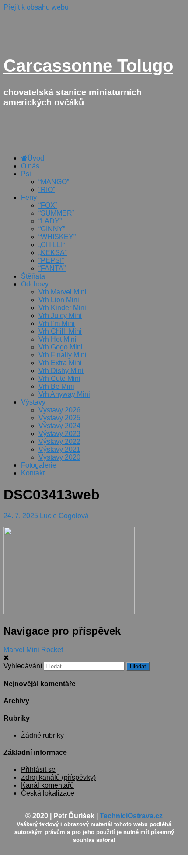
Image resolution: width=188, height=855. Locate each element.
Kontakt (33, 473)
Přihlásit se (38, 769)
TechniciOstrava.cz (131, 816)
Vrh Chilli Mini (60, 331)
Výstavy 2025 (59, 418)
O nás (30, 166)
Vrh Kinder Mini (62, 307)
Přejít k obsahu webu (36, 7)
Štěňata (33, 276)
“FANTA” (52, 268)
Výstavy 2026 (59, 410)
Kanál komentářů (47, 785)
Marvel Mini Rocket (33, 649)
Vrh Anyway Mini (64, 394)
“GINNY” (51, 229)
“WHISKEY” (57, 237)
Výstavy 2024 (59, 425)
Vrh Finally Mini (62, 355)
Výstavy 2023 (59, 433)
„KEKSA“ (52, 252)
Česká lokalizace (47, 793)
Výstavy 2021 (59, 449)
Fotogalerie (38, 465)
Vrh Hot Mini (57, 339)
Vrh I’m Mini (56, 323)
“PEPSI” (51, 260)
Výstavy (33, 402)
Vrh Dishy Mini (61, 370)
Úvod (36, 158)
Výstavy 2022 (59, 441)
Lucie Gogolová (64, 516)
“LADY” (50, 221)
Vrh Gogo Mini (60, 347)
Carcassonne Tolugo (88, 65)
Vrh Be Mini (56, 386)
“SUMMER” (56, 213)
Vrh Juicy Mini (60, 315)
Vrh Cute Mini (59, 378)
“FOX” (47, 205)
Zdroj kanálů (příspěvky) (58, 777)
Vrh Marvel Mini (62, 292)
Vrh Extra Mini (60, 362)
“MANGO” (53, 181)
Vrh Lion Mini (58, 300)
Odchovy (35, 284)
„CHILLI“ (51, 244)
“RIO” (46, 189)
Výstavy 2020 (59, 457)
